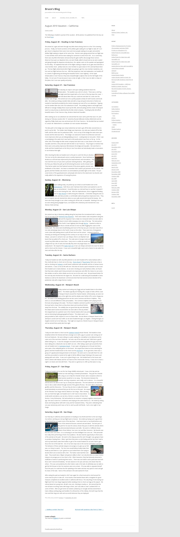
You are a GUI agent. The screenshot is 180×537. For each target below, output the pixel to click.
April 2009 (114, 181)
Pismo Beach (77, 262)
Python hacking (116, 120)
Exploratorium (58, 187)
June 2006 (114, 185)
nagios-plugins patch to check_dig (121, 77)
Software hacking (117, 122)
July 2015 (114, 149)
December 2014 (116, 151)
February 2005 (116, 187)
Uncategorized (116, 131)
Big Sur (86, 223)
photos (61, 498)
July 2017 (114, 145)
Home (46, 18)
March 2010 (115, 167)
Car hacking (115, 106)
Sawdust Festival (74, 332)
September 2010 (116, 163)
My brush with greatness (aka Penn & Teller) (89, 509)
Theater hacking (116, 129)
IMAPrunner (115, 73)
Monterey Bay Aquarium (66, 216)
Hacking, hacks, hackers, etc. (68, 18)
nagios (115, 124)
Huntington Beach (64, 346)
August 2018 (115, 142)
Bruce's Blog (52, 9)
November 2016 (116, 147)
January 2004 (115, 192)
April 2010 (114, 165)
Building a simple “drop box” (54, 509)
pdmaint (114, 70)
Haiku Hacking (116, 109)
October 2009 (115, 176)
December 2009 (116, 172)
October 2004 (115, 190)
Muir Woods (62, 194)
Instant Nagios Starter (118, 75)
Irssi (114, 115)
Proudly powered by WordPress (53, 529)
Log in (113, 208)
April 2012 (114, 158)
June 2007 (114, 183)
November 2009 (116, 174)
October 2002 (115, 194)
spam (113, 127)
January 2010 (115, 169)
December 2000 (116, 196)
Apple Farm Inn (69, 246)
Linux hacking (115, 111)
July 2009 (114, 178)
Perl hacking (115, 113)
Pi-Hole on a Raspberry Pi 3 (119, 50)
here (52, 37)
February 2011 (116, 160)
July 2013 (114, 156)
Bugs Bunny (86, 262)
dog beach (79, 350)
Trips (82, 18)
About (54, 18)
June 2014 (114, 154)
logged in (56, 518)
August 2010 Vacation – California (121, 84)
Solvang (60, 264)
